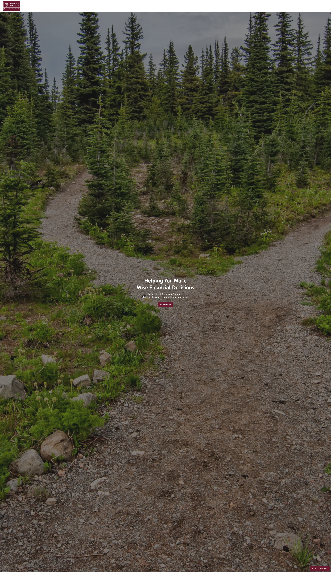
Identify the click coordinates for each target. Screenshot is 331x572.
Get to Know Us (165, 304)
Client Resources (304, 5)
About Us (285, 5)
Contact (325, 5)
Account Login (316, 5)
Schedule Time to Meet (320, 568)
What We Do (293, 5)
